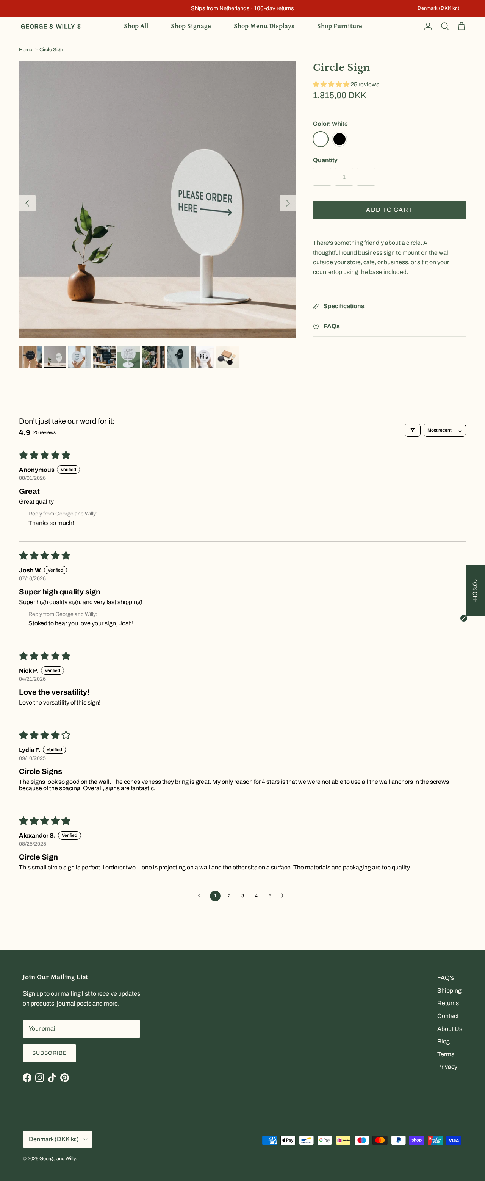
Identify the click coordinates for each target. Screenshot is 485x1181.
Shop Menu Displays (264, 26)
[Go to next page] (284, 896)
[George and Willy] (51, 26)
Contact (448, 1016)
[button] (331, 84)
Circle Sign (51, 49)
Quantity (325, 160)
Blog (443, 1041)
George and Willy (57, 1158)
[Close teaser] (464, 618)
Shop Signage (191, 26)
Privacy (447, 1067)
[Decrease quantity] (322, 177)
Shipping (449, 990)
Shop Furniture (339, 26)
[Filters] (413, 430)
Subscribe (49, 1053)
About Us (449, 1029)
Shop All (136, 26)
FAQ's (445, 977)
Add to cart (389, 210)
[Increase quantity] (366, 177)
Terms (445, 1054)
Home (25, 49)
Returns (448, 1003)
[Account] (427, 26)
